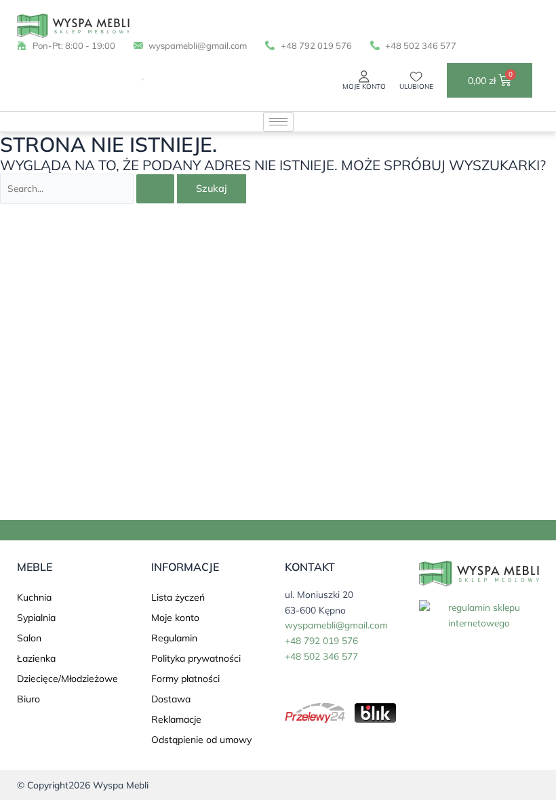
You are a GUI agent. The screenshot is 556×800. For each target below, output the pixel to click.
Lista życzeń (178, 597)
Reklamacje (176, 719)
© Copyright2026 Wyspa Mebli (82, 785)
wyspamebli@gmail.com (336, 625)
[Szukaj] (138, 80)
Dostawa (171, 699)
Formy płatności (185, 679)
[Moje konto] (364, 77)
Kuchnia (34, 597)
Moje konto (364, 86)
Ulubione (416, 86)
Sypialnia (36, 618)
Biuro (28, 699)
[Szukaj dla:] (88, 188)
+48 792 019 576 (321, 640)
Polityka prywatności (196, 658)
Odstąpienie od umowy (201, 740)
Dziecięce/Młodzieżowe (67, 679)
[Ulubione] (416, 77)
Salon (29, 638)
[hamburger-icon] (278, 122)
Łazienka (36, 658)
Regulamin (174, 638)
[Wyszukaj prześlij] (155, 188)
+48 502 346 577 (321, 656)
